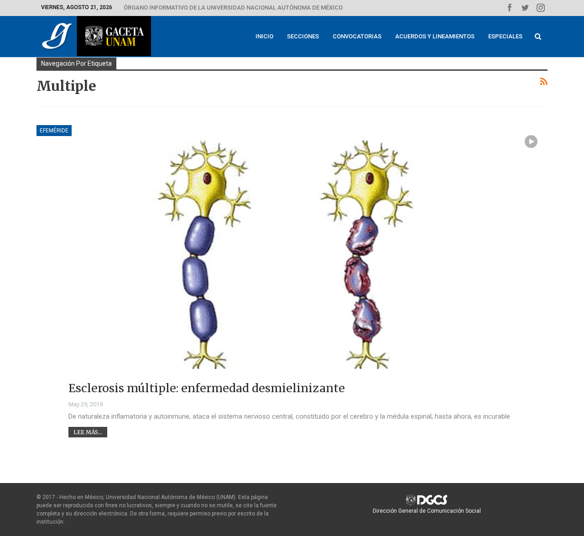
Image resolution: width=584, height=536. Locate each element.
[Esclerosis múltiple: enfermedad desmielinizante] (292, 265)
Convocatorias (357, 36)
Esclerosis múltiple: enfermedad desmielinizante (206, 388)
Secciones (303, 36)
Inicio (264, 36)
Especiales (505, 36)
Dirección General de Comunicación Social (427, 511)
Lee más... (87, 432)
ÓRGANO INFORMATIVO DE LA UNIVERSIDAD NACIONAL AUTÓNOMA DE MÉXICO (233, 7)
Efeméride (54, 130)
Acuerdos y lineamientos (434, 36)
